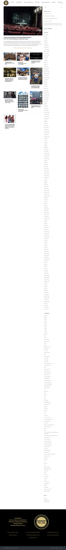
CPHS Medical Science (47, 380)
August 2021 (46, 138)
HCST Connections (47, 417)
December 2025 (46, 49)
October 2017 (46, 216)
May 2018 (45, 203)
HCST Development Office (48, 419)
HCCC (45, 411)
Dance (45, 393)
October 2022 (46, 116)
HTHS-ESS (45, 448)
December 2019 (46, 171)
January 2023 (46, 110)
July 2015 (45, 262)
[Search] (61, 7)
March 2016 (46, 247)
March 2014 (46, 290)
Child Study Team (47, 352)
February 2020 (46, 168)
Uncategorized (46, 483)
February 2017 (46, 227)
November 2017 (46, 214)
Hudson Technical (47, 455)
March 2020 (46, 166)
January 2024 (46, 92)
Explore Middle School (47, 402)
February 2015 (46, 271)
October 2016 (46, 234)
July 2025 (45, 58)
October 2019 (46, 175)
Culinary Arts (46, 391)
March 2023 (46, 106)
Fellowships (46, 408)
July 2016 (45, 240)
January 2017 (46, 229)
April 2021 (45, 145)
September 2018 (46, 195)
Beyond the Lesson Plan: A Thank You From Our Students (36, 61)
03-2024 (45, 317)
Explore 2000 (46, 400)
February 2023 (46, 108)
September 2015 (46, 258)
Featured (26, 38)
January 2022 (46, 129)
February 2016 (46, 249)
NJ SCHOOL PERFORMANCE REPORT (33, 532)
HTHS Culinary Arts (47, 437)
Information (46, 457)
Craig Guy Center (47, 387)
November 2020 (46, 155)
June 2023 (45, 101)
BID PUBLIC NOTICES (33, 537)
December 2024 (46, 71)
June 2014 (45, 284)
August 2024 (46, 79)
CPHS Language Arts (47, 376)
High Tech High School (47, 426)
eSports (45, 398)
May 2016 (45, 244)
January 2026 (46, 47)
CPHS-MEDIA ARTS (47, 385)
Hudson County (46, 452)
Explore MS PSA (46, 404)
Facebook (56, 548)
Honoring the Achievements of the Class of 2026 (22, 63)
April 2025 (45, 64)
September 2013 (46, 301)
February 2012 (46, 307)
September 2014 (46, 281)
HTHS (45, 430)
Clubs (45, 354)
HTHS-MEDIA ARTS (47, 450)
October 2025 (46, 53)
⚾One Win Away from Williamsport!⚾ (50, 18)
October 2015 (46, 257)
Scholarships (46, 470)
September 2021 (46, 136)
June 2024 (45, 82)
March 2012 (46, 305)
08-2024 (45, 326)
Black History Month (47, 346)
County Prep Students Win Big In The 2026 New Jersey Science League (23, 78)
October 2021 (46, 134)
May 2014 (45, 286)
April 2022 (45, 123)
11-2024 (45, 332)
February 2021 (46, 149)
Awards (45, 343)
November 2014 (46, 277)
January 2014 (46, 294)
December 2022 (46, 112)
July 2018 (45, 199)
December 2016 (46, 231)
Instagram (45, 459)
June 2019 (45, 179)
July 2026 (45, 36)
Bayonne (45, 345)
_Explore (45, 315)
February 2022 (46, 127)
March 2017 (46, 225)
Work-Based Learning (47, 489)
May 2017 (45, 221)
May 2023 (45, 103)
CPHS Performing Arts (47, 382)
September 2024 (46, 77)
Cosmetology (46, 359)
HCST (45, 413)
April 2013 (45, 303)
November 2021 (46, 132)
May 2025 (45, 62)
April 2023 (45, 105)
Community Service (47, 356)
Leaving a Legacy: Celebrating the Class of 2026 (10, 63)
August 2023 (46, 99)
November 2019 (46, 173)
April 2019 (45, 182)
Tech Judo (45, 478)
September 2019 (46, 177)
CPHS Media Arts (47, 378)
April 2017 (45, 223)
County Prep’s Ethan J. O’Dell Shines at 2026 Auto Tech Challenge (35, 86)
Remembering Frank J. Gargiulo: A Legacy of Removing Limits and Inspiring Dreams (9, 80)
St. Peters (45, 474)
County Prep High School (14, 38)
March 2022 (46, 125)
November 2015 (46, 255)
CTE (44, 389)
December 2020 (46, 153)
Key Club (45, 463)
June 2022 (45, 119)
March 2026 (46, 43)
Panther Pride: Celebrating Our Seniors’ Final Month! (23, 110)
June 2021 (45, 142)
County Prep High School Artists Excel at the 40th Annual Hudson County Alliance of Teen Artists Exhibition (10, 126)
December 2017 (46, 212)
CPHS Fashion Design (47, 372)
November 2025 (46, 51)
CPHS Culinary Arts (47, 369)
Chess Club (46, 350)
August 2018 (46, 197)
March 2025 (46, 66)
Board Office (46, 348)
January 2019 (46, 188)
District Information (28, 2)
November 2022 (46, 114)
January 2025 (46, 69)
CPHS (20, 38)
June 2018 (45, 201)
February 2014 (46, 292)
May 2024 (45, 84)
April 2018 (45, 205)
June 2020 (45, 160)
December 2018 (46, 190)
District (22, 38)
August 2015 (46, 260)
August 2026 (46, 34)
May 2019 (45, 181)
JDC (44, 461)
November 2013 (46, 297)
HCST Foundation (47, 421)
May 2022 (45, 121)
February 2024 (46, 90)
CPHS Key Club (46, 374)
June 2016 (45, 242)
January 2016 (46, 251)
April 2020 (45, 164)
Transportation (46, 481)
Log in (45, 497)
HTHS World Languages (48, 444)
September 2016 (46, 236)
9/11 (45, 335)
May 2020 (45, 162)
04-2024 (45, 319)
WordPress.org (46, 501)
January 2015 (46, 273)
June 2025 (45, 60)
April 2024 (45, 86)
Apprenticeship (46, 341)
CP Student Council (47, 365)
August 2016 (46, 238)
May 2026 (45, 40)
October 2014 (46, 279)
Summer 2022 (46, 476)
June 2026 (45, 38)
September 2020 (46, 158)
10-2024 (45, 330)
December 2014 (46, 275)
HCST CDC (46, 415)
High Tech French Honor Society (49, 424)
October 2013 (46, 299)
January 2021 (46, 151)
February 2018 (46, 208)
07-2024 (45, 324)
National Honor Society (47, 468)
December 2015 (46, 253)
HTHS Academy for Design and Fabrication (51, 435)
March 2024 (46, 88)
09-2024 (45, 328)
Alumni (45, 337)
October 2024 (46, 75)
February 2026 (46, 45)
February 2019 (46, 186)
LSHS (45, 465)
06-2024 (45, 322)
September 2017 (46, 218)
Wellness (45, 485)
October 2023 (46, 97)
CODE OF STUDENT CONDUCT (13, 532)
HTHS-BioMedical (47, 446)
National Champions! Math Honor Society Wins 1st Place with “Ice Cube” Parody (9, 101)
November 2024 (46, 73)
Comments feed (46, 500)
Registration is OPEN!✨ (48, 21)
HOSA (45, 428)
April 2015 (45, 268)
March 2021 (46, 147)
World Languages (47, 491)
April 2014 (45, 288)
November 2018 (46, 192)
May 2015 (45, 266)
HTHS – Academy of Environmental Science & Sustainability (51, 433)
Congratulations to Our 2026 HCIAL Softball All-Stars (36, 106)
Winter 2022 (46, 487)
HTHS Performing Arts (47, 441)
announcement (46, 339)
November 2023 (46, 95)
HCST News (53, 548)
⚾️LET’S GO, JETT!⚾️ (47, 13)
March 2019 (46, 184)
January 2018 (46, 210)
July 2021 (45, 140)
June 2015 (45, 264)
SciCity (45, 472)
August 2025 (46, 56)
